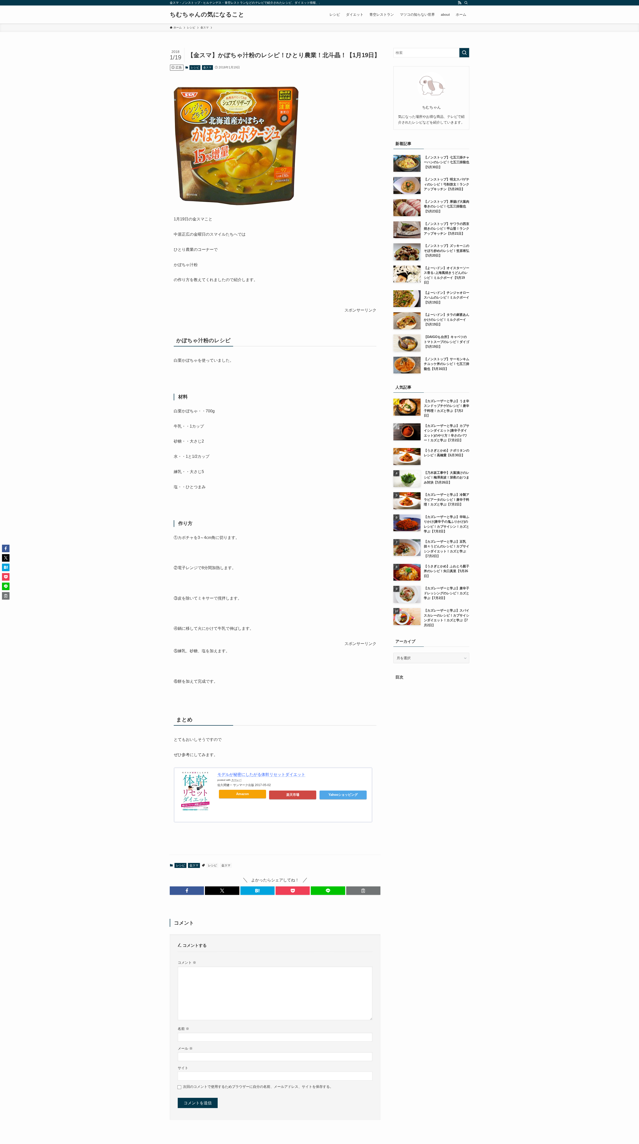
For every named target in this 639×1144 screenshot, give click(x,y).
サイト (183, 1068)
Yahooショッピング (343, 795)
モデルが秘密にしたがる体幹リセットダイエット (261, 774)
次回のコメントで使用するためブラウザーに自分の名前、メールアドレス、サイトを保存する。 (258, 1087)
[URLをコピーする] (363, 890)
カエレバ (236, 780)
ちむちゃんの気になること (207, 14)
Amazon (242, 794)
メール (185, 1048)
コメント (187, 963)
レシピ (195, 67)
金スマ (207, 67)
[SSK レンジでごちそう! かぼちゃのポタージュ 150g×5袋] (236, 204)
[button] (187, 890)
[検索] (466, 2)
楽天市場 (292, 795)
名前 (183, 1029)
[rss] (459, 2)
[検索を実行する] (464, 52)
